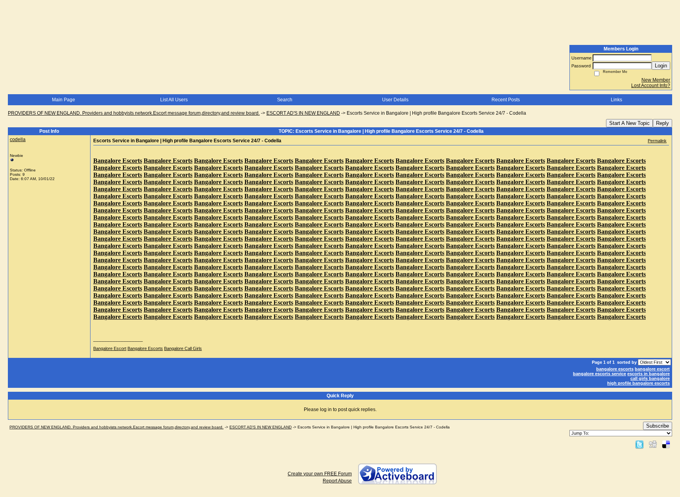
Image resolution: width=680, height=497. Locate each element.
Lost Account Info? (650, 85)
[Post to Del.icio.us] (666, 444)
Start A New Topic (629, 123)
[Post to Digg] (653, 444)
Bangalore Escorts (117, 160)
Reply (662, 123)
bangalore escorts (615, 369)
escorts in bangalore (648, 373)
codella (18, 139)
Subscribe (657, 426)
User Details (395, 99)
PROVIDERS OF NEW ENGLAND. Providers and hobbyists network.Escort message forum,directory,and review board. (134, 113)
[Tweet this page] (639, 444)
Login (661, 66)
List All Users (174, 99)
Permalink (657, 140)
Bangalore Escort (109, 348)
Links (616, 99)
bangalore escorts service (599, 373)
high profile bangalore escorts (638, 383)
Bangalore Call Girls (183, 348)
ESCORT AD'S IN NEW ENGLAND (303, 113)
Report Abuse (337, 481)
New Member (655, 80)
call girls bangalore (650, 378)
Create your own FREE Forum (320, 474)
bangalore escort (652, 369)
